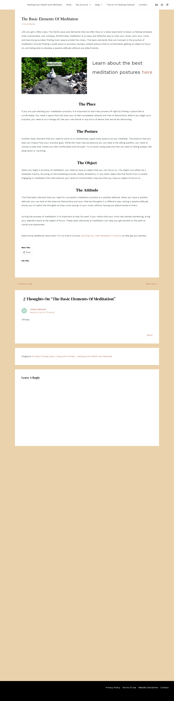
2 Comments (28, 24)
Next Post (152, 284)
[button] (89, 5)
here (147, 72)
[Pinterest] (167, 5)
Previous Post (23, 284)
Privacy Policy (113, 687)
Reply (150, 335)
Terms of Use (129, 687)
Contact (164, 687)
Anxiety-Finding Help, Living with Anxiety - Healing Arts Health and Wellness (72, 356)
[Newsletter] (156, 5)
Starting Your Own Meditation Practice (101, 235)
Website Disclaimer (148, 687)
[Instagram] (162, 5)
